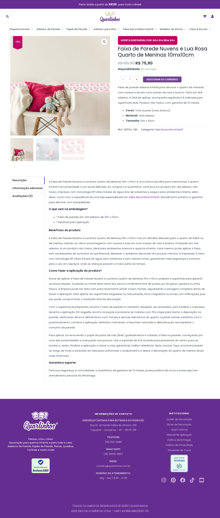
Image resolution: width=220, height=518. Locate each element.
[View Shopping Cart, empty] (204, 16)
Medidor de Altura (171, 29)
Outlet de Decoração (179, 419)
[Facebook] (182, 480)
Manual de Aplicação (179, 434)
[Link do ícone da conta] (212, 16)
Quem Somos (179, 429)
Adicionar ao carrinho (162, 79)
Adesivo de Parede (48, 29)
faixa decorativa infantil (144, 197)
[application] (31, 29)
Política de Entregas (179, 440)
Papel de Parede (77, 29)
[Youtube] (201, 480)
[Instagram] (163, 480)
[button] (7, 17)
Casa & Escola (198, 29)
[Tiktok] (192, 480)
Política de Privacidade (179, 445)
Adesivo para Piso (105, 29)
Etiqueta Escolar (19, 29)
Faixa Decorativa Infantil (138, 29)
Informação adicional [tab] (27, 188)
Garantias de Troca (179, 450)
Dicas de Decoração (179, 424)
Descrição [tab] (19, 180)
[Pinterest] (173, 480)
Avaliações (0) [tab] (22, 196)
